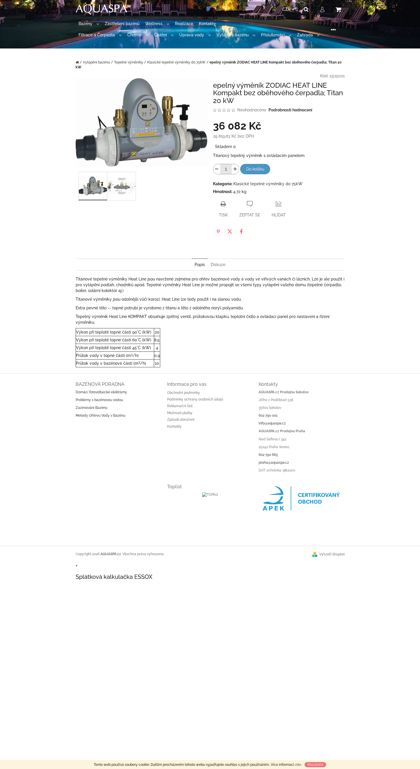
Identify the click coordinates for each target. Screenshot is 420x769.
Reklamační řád (180, 406)
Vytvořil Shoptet (332, 554)
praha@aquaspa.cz (274, 463)
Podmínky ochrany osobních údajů (195, 399)
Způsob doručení (181, 420)
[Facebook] (241, 231)
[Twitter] (230, 231)
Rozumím (315, 765)
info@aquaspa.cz (272, 423)
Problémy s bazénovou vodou (99, 400)
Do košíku (255, 169)
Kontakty (174, 426)
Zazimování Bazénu (91, 408)
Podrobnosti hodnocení (290, 110)
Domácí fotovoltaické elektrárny (101, 392)
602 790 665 (268, 455)
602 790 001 (268, 415)
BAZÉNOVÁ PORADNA (100, 384)
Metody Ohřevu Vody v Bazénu (100, 415)
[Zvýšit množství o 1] (235, 169)
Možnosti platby (180, 413)
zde (298, 765)
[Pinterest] (218, 231)
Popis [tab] (200, 264)
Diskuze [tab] (218, 264)
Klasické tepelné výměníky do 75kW (268, 184)
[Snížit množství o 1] (216, 169)
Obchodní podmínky (183, 393)
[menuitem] (89, 23)
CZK (287, 9)
